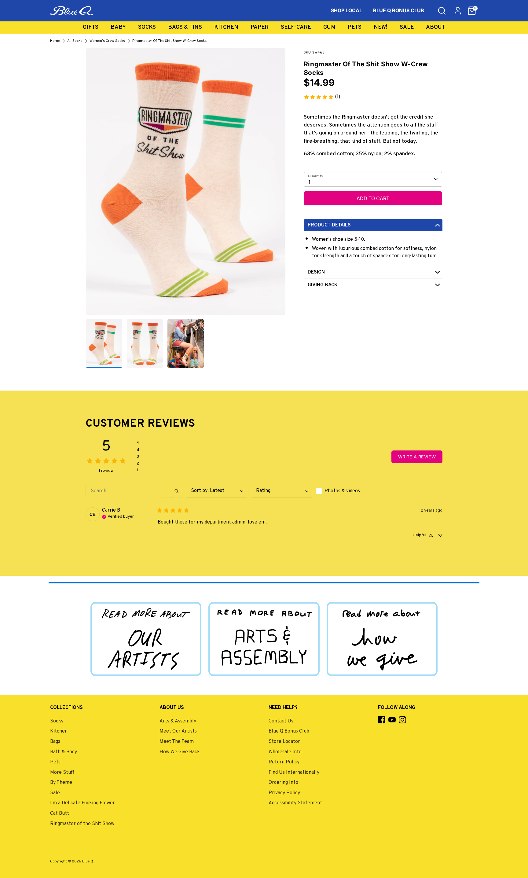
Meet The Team (177, 742)
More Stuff (62, 773)
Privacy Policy (284, 793)
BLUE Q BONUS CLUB (398, 10)
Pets (354, 27)
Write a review (417, 456)
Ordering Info (283, 783)
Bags (55, 742)
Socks (147, 27)
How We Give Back (180, 752)
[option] (186, 183)
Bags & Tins (185, 27)
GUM (329, 27)
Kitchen (226, 27)
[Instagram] (402, 719)
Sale (407, 27)
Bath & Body (63, 752)
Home (55, 41)
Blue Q (87, 861)
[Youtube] (392, 719)
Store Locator (284, 742)
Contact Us (281, 721)
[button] (472, 11)
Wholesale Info (285, 752)
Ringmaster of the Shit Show (82, 824)
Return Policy (284, 762)
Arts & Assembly (178, 721)
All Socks (74, 41)
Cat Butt (59, 813)
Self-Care (296, 27)
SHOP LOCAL (346, 10)
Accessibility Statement (295, 803)
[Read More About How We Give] (382, 639)
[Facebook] (381, 719)
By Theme (61, 783)
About (435, 27)
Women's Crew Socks (107, 41)
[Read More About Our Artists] (145, 639)
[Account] (458, 11)
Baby (118, 27)
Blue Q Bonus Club (289, 731)
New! (380, 27)
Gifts (90, 27)
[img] (118, 516)
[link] (321, 97)
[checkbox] (346, 491)
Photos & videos (342, 491)
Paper (260, 27)
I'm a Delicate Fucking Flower (82, 803)
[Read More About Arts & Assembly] (263, 639)
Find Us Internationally (294, 773)
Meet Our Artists (178, 731)
